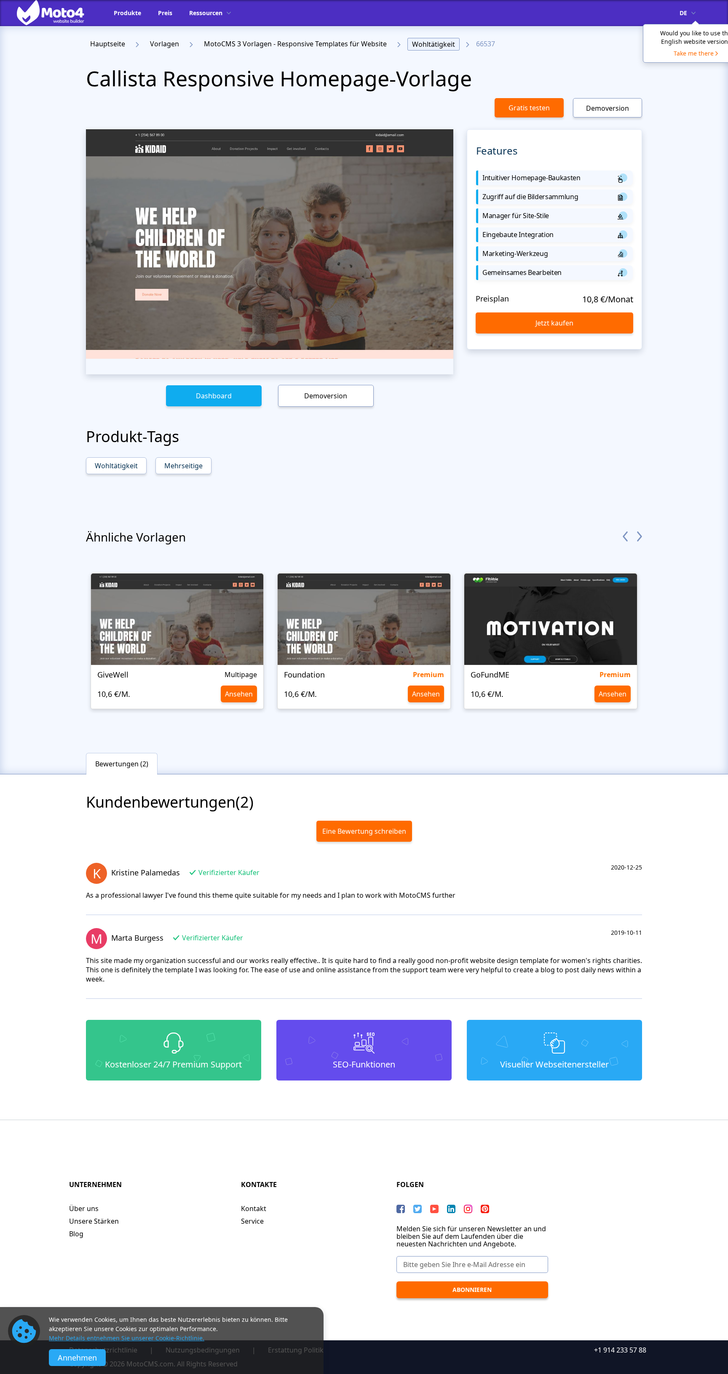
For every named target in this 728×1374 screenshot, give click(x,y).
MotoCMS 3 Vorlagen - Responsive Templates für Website (295, 43)
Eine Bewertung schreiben (364, 831)
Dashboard (214, 395)
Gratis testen (529, 107)
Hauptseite (107, 43)
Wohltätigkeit (433, 44)
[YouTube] (434, 1209)
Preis (165, 13)
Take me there (694, 53)
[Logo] (57, 12)
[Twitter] (417, 1209)
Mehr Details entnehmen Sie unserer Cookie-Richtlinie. (126, 1338)
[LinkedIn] (451, 1209)
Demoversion (607, 108)
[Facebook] (400, 1209)
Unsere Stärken (94, 1221)
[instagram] (468, 1209)
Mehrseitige (183, 465)
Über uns (84, 1208)
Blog (76, 1233)
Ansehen (239, 694)
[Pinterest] (485, 1209)
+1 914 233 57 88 (620, 1350)
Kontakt (253, 1208)
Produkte (127, 13)
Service (252, 1221)
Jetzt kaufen (554, 323)
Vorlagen (164, 43)
